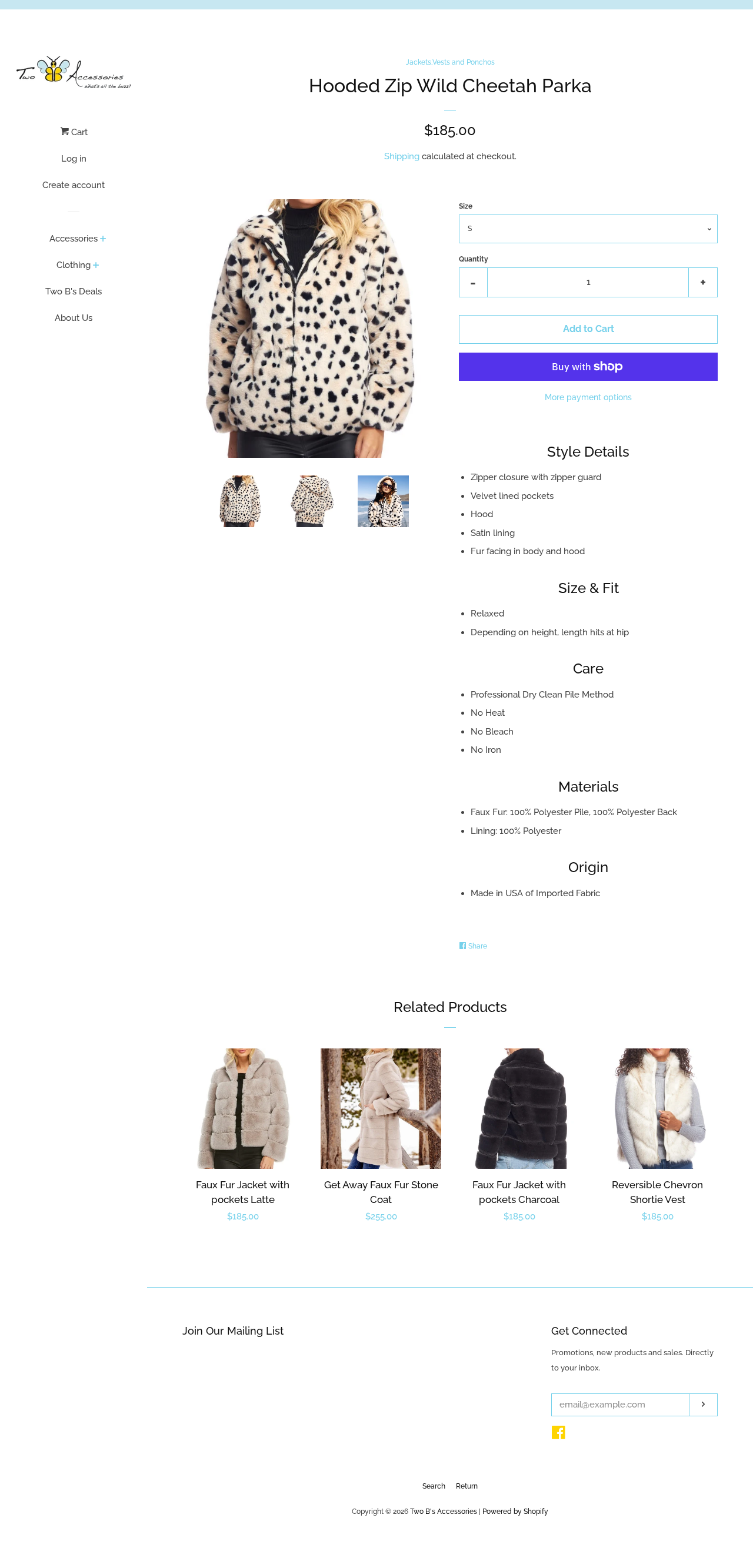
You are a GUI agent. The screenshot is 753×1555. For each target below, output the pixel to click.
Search (433, 1486)
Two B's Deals (73, 291)
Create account (73, 185)
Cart (78, 132)
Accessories (73, 238)
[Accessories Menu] (103, 239)
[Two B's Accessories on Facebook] (558, 1435)
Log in (73, 158)
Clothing (73, 265)
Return (467, 1486)
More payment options (588, 397)
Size (465, 206)
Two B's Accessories (443, 1511)
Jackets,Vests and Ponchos (450, 62)
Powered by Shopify (515, 1511)
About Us (73, 318)
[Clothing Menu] (96, 266)
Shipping (401, 156)
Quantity (473, 259)
